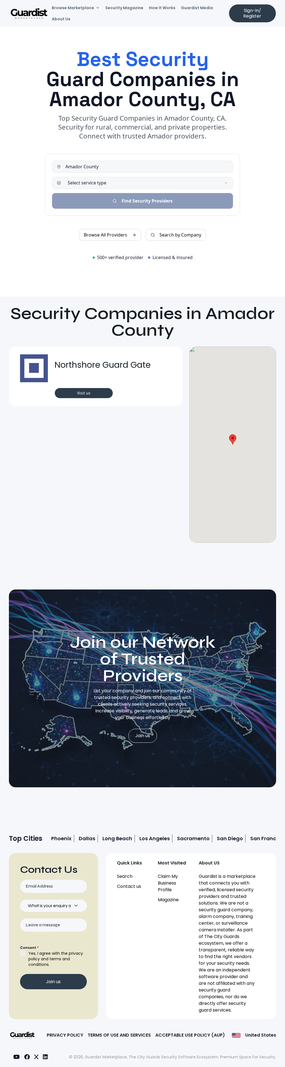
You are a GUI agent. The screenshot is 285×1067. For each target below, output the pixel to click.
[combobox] (53, 906)
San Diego (230, 838)
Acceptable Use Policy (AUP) (190, 1035)
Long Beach (117, 838)
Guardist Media (197, 8)
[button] (233, 439)
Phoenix (61, 838)
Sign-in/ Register (252, 13)
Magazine (168, 900)
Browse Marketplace (73, 8)
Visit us (83, 393)
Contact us (129, 886)
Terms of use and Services (119, 1035)
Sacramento (193, 838)
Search (124, 876)
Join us (142, 735)
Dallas (87, 838)
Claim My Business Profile (168, 883)
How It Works (162, 8)
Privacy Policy (65, 1035)
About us (61, 19)
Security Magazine (124, 8)
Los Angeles (154, 838)
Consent (29, 947)
